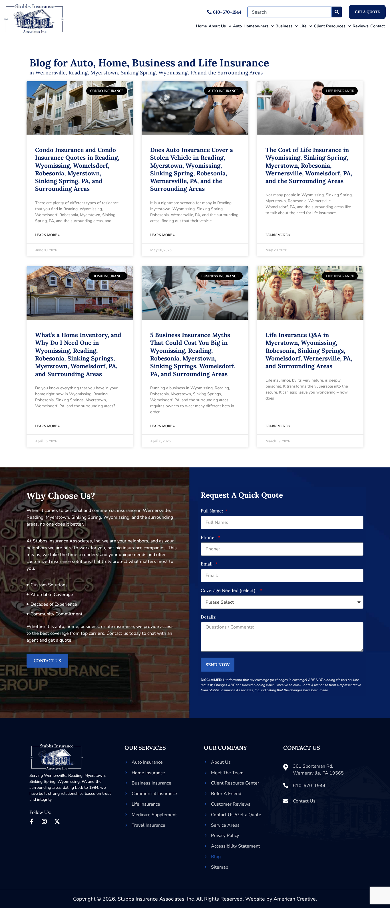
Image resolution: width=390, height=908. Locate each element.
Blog (216, 857)
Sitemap (219, 867)
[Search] (337, 12)
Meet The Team (227, 773)
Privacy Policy (225, 835)
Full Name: (212, 511)
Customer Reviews (230, 804)
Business (284, 26)
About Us (217, 26)
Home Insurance (148, 773)
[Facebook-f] (31, 821)
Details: (208, 617)
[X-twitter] (57, 821)
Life (303, 26)
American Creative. (295, 898)
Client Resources (329, 26)
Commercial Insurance (154, 794)
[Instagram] (44, 821)
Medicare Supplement (154, 815)
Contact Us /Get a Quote (236, 815)
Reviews (361, 26)
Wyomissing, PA (72, 781)
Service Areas (225, 825)
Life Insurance (146, 804)
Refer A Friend (226, 794)
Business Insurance (151, 783)
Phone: (209, 537)
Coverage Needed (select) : (230, 590)
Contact (377, 26)
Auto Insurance (147, 762)
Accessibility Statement (235, 846)
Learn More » (47, 235)
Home (201, 26)
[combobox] (289, 12)
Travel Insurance (148, 825)
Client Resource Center (235, 783)
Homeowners (256, 26)
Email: (208, 564)
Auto (237, 26)
